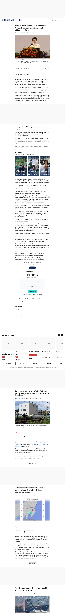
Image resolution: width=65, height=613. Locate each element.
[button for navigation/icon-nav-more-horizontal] (48, 68)
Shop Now (8, 363)
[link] (12, 20)
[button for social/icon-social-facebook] (45, 68)
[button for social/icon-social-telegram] (42, 68)
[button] (54, 20)
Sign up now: (17, 32)
